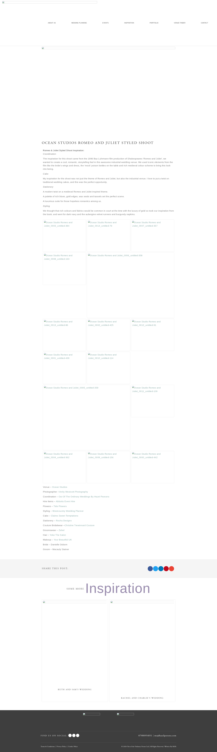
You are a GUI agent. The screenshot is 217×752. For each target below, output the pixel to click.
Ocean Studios (59, 487)
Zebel (62, 530)
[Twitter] (73, 735)
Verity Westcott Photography (73, 492)
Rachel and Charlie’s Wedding (142, 698)
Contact (204, 23)
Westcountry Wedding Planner (68, 511)
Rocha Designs (64, 520)
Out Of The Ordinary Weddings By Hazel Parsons (84, 496)
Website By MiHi (170, 747)
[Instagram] (77, 735)
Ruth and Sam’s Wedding (75, 689)
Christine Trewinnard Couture (79, 525)
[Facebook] (70, 735)
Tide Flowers (60, 506)
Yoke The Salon (58, 535)
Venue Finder (179, 23)
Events (105, 23)
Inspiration (129, 23)
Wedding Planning (79, 23)
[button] (150, 568)
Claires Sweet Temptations (64, 516)
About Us (52, 23)
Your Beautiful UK (63, 540)
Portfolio (154, 23)
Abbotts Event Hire (65, 501)
